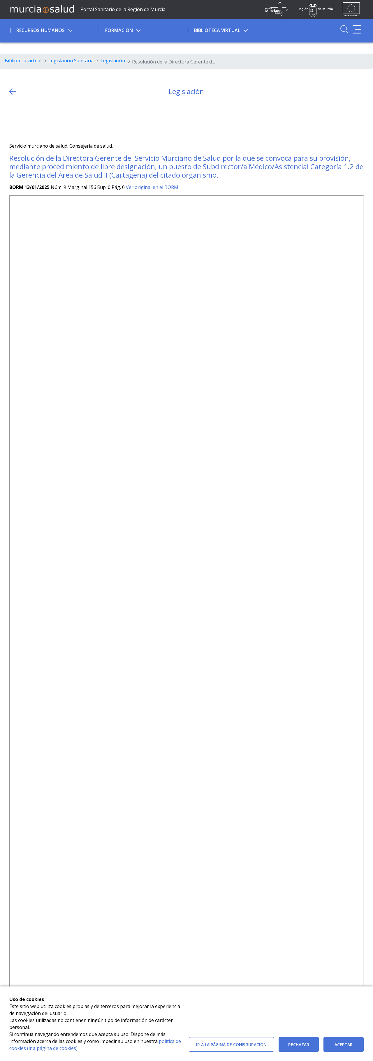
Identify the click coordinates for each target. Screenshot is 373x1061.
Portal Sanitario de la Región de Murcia (123, 9)
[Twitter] (13, 119)
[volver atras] (12, 92)
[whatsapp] (36, 119)
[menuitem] (53, 29)
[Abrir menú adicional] (357, 29)
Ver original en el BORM (152, 187)
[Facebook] (25, 119)
